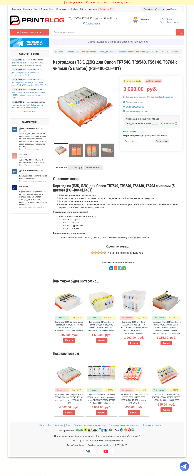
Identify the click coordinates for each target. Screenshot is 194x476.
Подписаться (162, 141)
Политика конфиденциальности (89, 425)
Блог (36, 9)
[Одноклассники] (115, 268)
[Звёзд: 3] (98, 252)
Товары (70, 51)
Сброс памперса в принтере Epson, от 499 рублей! (118, 41)
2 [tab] (81, 141)
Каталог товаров (29, 32)
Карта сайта (45, 425)
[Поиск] (180, 32)
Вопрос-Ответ (47, 9)
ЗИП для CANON (107, 51)
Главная (16, 9)
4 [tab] (90, 141)
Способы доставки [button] (135, 106)
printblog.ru (108, 445)
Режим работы (93, 23)
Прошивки (61, 9)
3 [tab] (86, 141)
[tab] (151, 102)
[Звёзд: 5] (104, 252)
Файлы (74, 9)
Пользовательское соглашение (124, 425)
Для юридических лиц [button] (136, 111)
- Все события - (29, 112)
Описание (61, 167)
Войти (170, 19)
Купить (69, 340)
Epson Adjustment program (30, 149)
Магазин (27, 9)
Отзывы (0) (76, 167)
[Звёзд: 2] (95, 252)
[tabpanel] (84, 106)
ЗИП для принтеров (86, 51)
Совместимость (93, 167)
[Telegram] (120, 268)
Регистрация (173, 22)
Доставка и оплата (151, 425)
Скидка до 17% (106, 9)
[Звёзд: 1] (92, 252)
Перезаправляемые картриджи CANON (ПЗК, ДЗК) (144, 51)
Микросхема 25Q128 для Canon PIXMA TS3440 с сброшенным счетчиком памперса (28, 95)
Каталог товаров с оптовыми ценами (97, 2)
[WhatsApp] (124, 268)
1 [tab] (77, 141)
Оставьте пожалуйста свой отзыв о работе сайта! (40, 181)
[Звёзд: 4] (101, 252)
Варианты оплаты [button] (135, 102)
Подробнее (168, 97)
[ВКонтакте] (111, 268)
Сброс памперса (88, 9)
